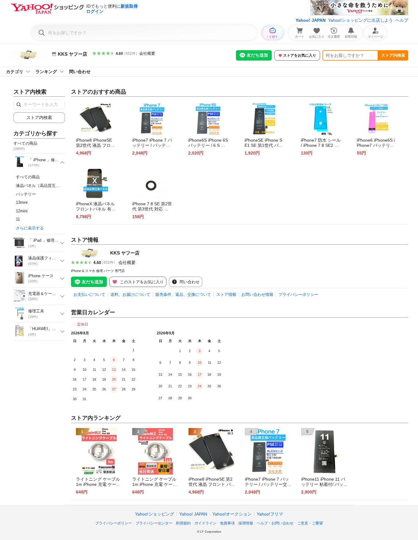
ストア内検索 (393, 55)
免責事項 (227, 523)
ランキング (46, 71)
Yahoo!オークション (232, 514)
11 (18, 219)
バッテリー (26, 194)
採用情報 (245, 523)
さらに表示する (30, 228)
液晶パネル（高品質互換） (40, 185)
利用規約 (183, 523)
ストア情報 (226, 294)
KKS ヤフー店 (125, 252)
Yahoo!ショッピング (154, 514)
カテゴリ (14, 71)
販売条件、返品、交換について (183, 294)
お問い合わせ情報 (257, 294)
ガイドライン (205, 523)
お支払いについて (89, 294)
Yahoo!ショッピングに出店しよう (360, 20)
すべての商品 (28, 177)
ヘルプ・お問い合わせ (275, 523)
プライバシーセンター (154, 523)
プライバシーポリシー (298, 294)
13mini (22, 202)
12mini (22, 211)
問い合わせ (80, 71)
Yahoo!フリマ (270, 514)
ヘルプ (401, 20)
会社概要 (147, 53)
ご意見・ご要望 (310, 523)
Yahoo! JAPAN (311, 20)
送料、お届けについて (130, 294)
